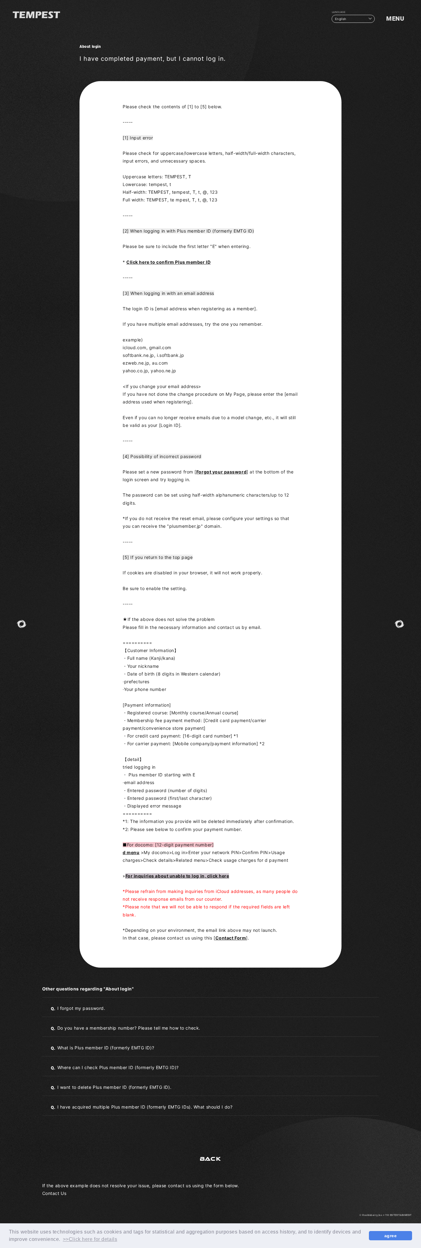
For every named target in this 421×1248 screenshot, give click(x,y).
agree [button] (390, 1235)
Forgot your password (221, 471)
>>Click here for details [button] (90, 1239)
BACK (211, 1159)
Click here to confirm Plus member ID (168, 262)
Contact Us (54, 1193)
